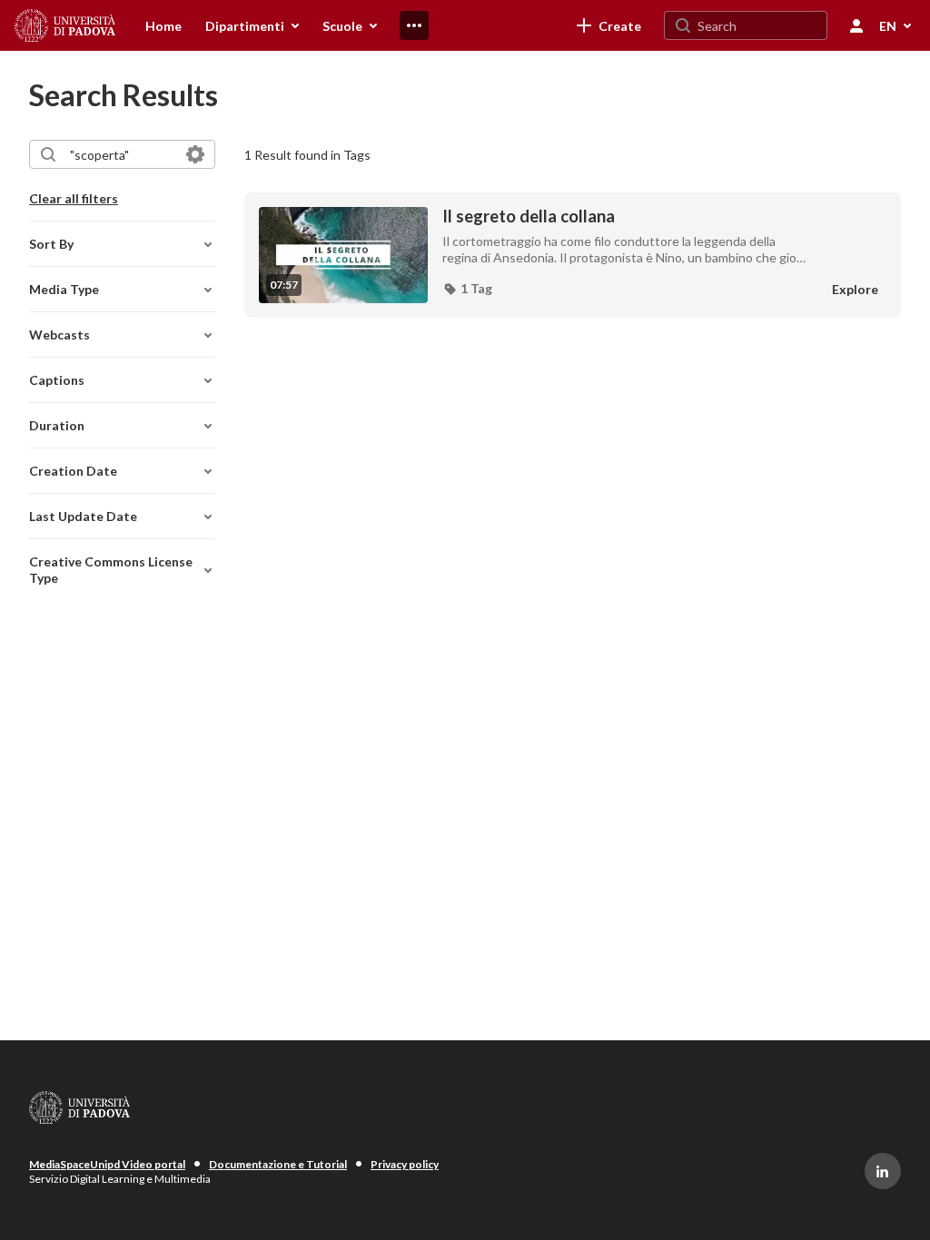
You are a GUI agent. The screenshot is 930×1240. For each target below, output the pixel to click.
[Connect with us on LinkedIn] (883, 1171)
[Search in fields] (195, 154)
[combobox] (121, 154)
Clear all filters (73, 198)
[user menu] (856, 25)
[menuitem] (163, 25)
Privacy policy (405, 1164)
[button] (467, 288)
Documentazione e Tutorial (278, 1164)
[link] (609, 25)
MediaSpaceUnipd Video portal (107, 1164)
